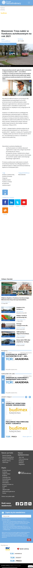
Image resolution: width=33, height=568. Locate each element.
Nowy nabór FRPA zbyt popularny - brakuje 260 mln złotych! (23, 341)
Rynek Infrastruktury (8, 457)
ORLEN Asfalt (6, 489)
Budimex (4, 475)
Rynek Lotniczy (6, 460)
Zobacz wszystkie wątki (7, 496)
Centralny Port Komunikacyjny (6, 478)
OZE (3, 488)
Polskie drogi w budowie (6, 471)
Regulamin (22, 464)
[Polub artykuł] (5, 203)
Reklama (21, 462)
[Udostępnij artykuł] (11, 203)
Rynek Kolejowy (6, 455)
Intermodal (5, 481)
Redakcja (21, 461)
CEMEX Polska (6, 474)
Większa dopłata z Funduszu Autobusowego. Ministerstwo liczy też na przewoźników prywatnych (15, 299)
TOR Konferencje (23, 459)
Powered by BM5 (17, 565)
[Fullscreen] (29, 94)
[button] (26, 399)
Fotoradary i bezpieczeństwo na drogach (7, 484)
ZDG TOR (21, 457)
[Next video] (9, 94)
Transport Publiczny (7, 459)
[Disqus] (17, 254)
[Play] (4, 94)
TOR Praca (5, 462)
